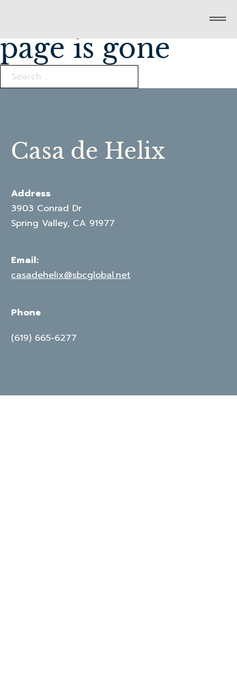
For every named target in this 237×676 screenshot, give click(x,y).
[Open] (217, 19)
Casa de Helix (88, 151)
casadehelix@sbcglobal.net (71, 275)
